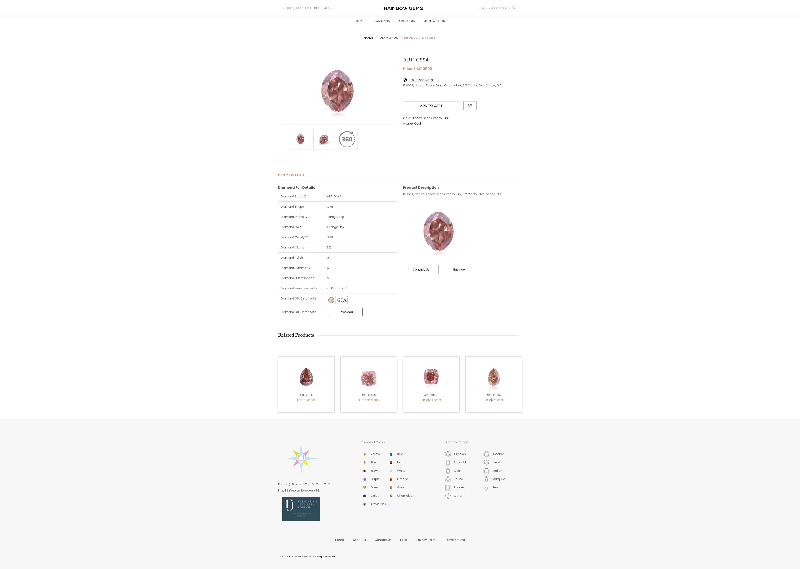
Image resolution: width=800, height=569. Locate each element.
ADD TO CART (431, 105)
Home (359, 21)
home (369, 38)
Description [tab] (291, 175)
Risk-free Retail (421, 79)
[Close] (347, 139)
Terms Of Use (455, 540)
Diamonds (381, 21)
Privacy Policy (426, 540)
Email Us (324, 8)
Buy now (459, 269)
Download (346, 312)
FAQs (404, 540)
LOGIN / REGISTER (493, 8)
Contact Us (434, 21)
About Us (407, 21)
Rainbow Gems (306, 556)
